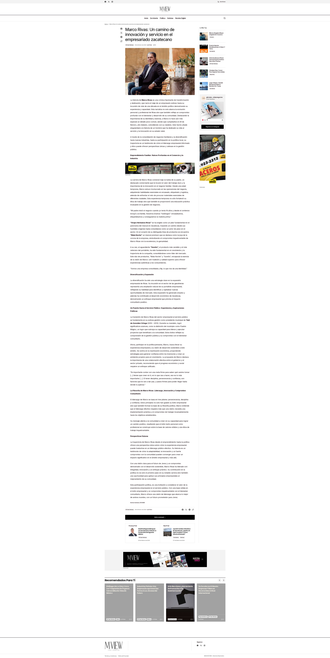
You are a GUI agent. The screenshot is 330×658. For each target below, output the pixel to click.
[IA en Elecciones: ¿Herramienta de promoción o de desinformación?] (180, 602)
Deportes (212, 74)
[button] (221, 1)
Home (106, 24)
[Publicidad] (160, 168)
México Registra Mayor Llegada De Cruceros (216, 33)
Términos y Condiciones (111, 656)
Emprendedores (203, 616)
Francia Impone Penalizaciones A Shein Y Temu (217, 47)
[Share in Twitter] (121, 33)
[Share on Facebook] (121, 29)
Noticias (182, 537)
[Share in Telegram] (121, 37)
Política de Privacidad (123, 656)
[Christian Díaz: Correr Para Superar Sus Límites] (204, 74)
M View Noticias (130, 45)
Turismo (212, 37)
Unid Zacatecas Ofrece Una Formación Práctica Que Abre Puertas (216, 59)
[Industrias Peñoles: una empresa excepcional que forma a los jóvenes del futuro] (149, 602)
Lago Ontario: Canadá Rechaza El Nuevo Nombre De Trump (216, 84)
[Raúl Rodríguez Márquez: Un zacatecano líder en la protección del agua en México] (142, 533)
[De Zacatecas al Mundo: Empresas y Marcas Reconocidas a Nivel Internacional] (211, 602)
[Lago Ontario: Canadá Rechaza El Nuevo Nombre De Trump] (204, 86)
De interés (176, 537)
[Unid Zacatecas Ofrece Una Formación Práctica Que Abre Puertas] (204, 61)
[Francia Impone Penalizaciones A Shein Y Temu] (204, 49)
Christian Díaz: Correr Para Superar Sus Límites (217, 71)
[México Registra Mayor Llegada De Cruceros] (204, 36)
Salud (117, 619)
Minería (149, 619)
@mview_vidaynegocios (214, 97)
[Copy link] (121, 41)
